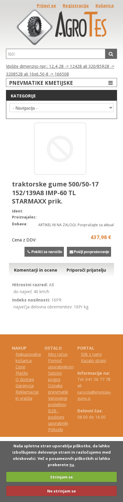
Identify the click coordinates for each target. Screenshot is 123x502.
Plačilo (22, 373)
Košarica (105, 5)
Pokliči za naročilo (46, 251)
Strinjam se (61, 477)
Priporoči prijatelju (86, 270)
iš (52, 429)
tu (71, 464)
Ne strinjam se (61, 491)
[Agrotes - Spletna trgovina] (61, 43)
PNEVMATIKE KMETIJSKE (41, 82)
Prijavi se (46, 5)
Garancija (25, 385)
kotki (58, 429)
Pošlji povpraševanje (91, 251)
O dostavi (25, 379)
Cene (20, 367)
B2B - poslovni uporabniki (58, 417)
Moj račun (58, 354)
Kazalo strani (93, 360)
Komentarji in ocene (35, 270)
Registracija (76, 5)
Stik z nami (91, 354)
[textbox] (55, 54)
